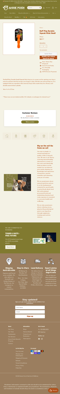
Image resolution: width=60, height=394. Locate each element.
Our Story (11, 329)
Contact (10, 343)
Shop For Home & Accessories (41, 13)
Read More (10, 247)
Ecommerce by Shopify (43, 376)
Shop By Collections (23, 13)
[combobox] (34, 7)
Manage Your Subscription (19, 355)
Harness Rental (27, 332)
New (5, 13)
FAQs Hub (19, 368)
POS (40, 376)
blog (52, 275)
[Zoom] (19, 39)
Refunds (18, 360)
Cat (54, 13)
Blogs (24, 329)
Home (41, 27)
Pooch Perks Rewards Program (14, 340)
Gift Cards (32, 17)
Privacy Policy (20, 365)
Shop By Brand (8, 17)
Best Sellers (13, 13)
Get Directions (23, 275)
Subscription (41, 17)
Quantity (43, 43)
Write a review (30, 122)
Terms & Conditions (21, 363)
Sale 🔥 (25, 17)
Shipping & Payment (21, 358)
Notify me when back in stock (48, 57)
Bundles (17, 17)
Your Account (19, 351)
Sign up (30, 316)
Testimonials (11, 334)
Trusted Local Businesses (27, 335)
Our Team (11, 332)
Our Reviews (11, 337)
